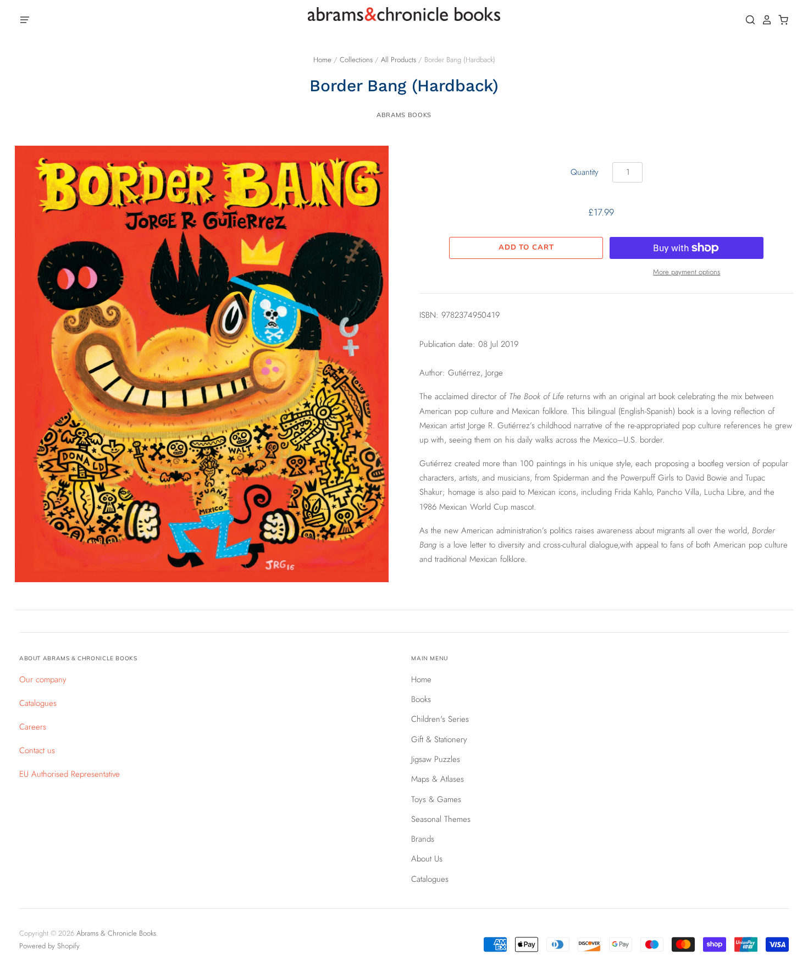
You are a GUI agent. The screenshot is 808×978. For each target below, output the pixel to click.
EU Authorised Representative (69, 774)
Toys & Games (436, 799)
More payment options (686, 272)
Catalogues (38, 703)
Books (421, 699)
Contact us (37, 750)
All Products (398, 59)
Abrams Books (404, 115)
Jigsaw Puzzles (435, 759)
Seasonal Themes (441, 819)
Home (322, 59)
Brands (422, 839)
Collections (356, 59)
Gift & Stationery (439, 739)
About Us (426, 859)
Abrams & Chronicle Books (116, 933)
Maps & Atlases (437, 779)
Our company (43, 679)
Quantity (585, 172)
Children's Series (440, 719)
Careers (32, 727)
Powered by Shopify (49, 946)
